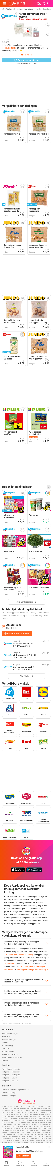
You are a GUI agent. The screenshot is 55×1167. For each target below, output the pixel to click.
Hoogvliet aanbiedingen (17, 486)
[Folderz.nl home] (17, 3)
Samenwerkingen (9, 1096)
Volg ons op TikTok (10, 1081)
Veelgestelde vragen (10, 1033)
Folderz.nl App (7, 1045)
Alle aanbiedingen (9, 1039)
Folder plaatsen (8, 1051)
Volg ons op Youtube (10, 1078)
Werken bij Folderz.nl (10, 1054)
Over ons (5, 1048)
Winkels (9, 9)
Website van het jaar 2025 (12, 1057)
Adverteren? (6, 1036)
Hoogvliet (18, 9)
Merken (5, 1042)
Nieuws (5, 1060)
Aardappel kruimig (27, 967)
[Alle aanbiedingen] (49, 487)
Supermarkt (10, 963)
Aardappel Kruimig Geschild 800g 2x (32, 969)
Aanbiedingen (29, 9)
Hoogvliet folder (9, 48)
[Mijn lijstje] (43, 3)
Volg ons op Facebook (11, 1072)
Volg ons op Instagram (11, 1075)
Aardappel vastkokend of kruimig (18, 955)
